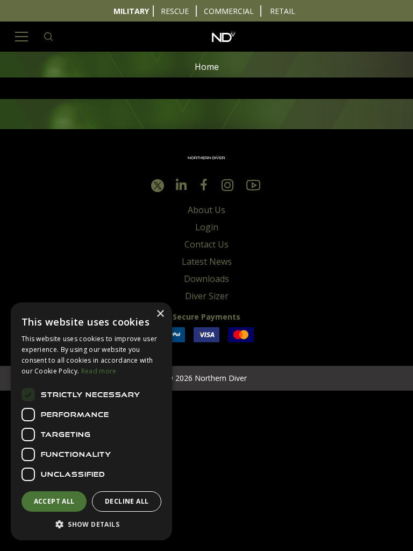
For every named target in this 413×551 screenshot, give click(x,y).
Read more (99, 371)
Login (206, 227)
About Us (206, 210)
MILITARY (131, 11)
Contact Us (206, 244)
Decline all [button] (126, 501)
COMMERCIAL (229, 11)
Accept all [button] (54, 501)
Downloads (206, 279)
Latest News (207, 261)
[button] (91, 524)
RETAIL (282, 11)
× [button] (160, 314)
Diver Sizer (207, 296)
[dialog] (91, 421)
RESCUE (175, 11)
